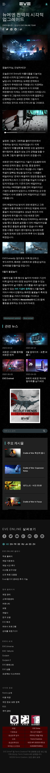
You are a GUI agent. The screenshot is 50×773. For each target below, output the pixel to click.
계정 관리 (6, 594)
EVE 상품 (6, 669)
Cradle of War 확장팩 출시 (34, 453)
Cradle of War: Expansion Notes (33, 469)
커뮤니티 (6, 604)
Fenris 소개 (7, 693)
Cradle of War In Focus (32, 502)
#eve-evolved (28, 318)
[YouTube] (17, 536)
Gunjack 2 (6, 660)
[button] (46, 4)
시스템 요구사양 (9, 570)
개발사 (5, 613)
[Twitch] (23, 536)
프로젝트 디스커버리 (11, 674)
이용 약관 (6, 697)
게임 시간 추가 (8, 565)
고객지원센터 (8, 599)
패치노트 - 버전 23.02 (32, 485)
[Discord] (30, 536)
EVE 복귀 (6, 622)
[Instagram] (36, 536)
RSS (4, 707)
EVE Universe (8, 646)
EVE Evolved (8, 378)
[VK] (42, 536)
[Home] (25, 6)
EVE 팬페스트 (8, 665)
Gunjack (5, 655)
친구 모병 (6, 617)
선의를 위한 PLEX (9, 631)
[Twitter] (11, 536)
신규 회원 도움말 (9, 575)
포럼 (4, 608)
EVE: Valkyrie (8, 651)
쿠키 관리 (6, 711)
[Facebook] (4, 536)
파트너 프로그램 (9, 626)
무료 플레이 (7, 556)
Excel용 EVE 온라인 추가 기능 (15, 579)
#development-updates (12, 318)
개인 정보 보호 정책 (10, 702)
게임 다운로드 (8, 561)
